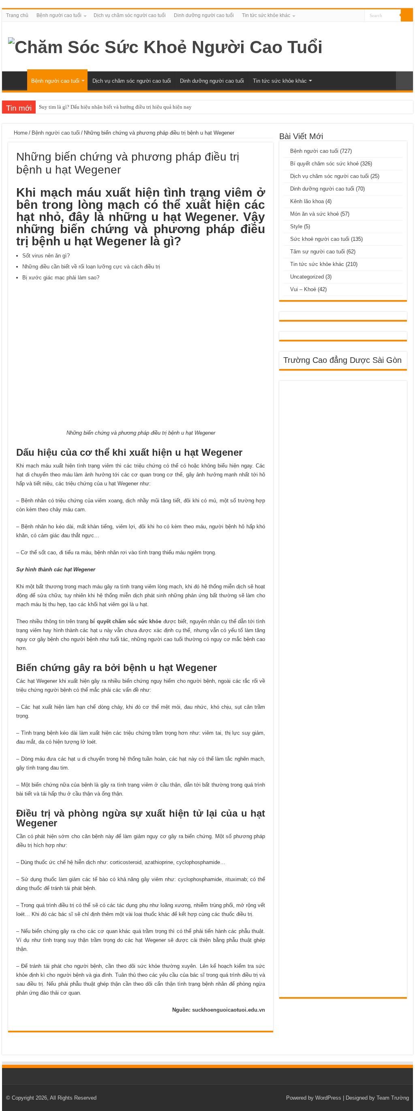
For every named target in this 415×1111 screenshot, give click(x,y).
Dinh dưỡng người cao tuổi (204, 15)
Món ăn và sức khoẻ (314, 214)
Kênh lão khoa (307, 201)
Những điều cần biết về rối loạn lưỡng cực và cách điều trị (91, 267)
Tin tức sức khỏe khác (266, 15)
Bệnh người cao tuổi (58, 15)
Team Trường (392, 1098)
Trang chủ (17, 15)
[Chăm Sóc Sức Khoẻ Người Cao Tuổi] (165, 46)
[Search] (407, 15)
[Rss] (358, 16)
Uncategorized (307, 277)
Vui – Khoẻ (303, 289)
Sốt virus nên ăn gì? (46, 256)
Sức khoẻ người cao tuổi (319, 239)
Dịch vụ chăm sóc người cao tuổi (130, 15)
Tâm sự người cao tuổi (317, 252)
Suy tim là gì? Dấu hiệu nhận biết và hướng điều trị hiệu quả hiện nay (115, 107)
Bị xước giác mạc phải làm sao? (60, 278)
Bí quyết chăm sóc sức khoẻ (324, 164)
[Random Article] (404, 80)
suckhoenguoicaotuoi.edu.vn (228, 1010)
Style (296, 226)
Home (20, 133)
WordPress (328, 1098)
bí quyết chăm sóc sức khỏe (125, 621)
